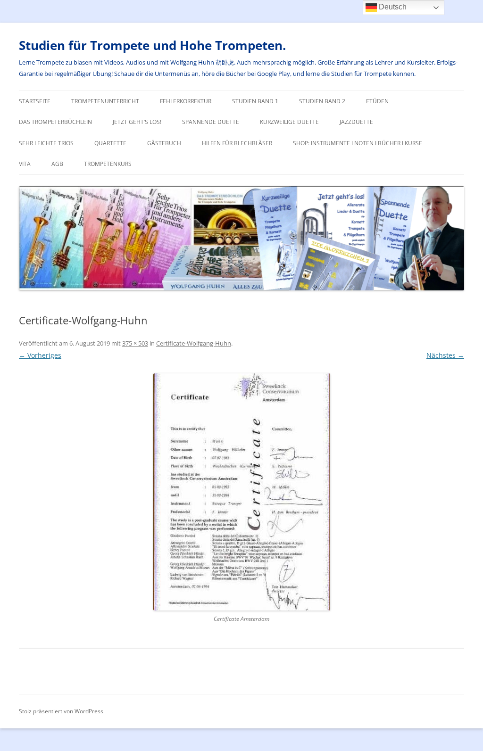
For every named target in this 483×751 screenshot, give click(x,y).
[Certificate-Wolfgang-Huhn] (241, 492)
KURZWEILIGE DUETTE (289, 122)
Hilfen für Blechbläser (237, 143)
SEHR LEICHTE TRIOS (46, 143)
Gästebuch (164, 143)
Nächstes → (445, 355)
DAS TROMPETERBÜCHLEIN (55, 122)
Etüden (377, 101)
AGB (57, 164)
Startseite (34, 101)
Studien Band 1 (255, 101)
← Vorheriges (40, 355)
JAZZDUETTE (356, 122)
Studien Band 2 (322, 101)
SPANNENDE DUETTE (210, 122)
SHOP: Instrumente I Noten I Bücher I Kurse (357, 143)
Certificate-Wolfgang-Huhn (193, 343)
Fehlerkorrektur (185, 101)
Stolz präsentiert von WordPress (61, 711)
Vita (25, 164)
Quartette (110, 143)
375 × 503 (135, 343)
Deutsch (392, 7)
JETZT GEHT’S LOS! (137, 122)
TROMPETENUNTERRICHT (105, 101)
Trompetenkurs (108, 164)
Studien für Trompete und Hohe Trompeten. (152, 45)
